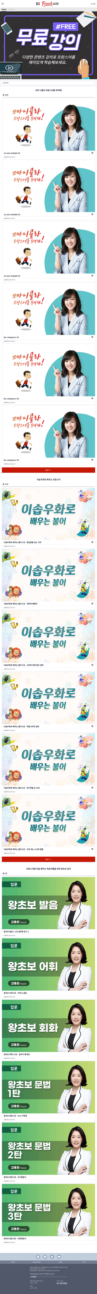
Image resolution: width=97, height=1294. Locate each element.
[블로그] (45, 1257)
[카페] (52, 1257)
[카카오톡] (38, 1257)
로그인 (93, 4)
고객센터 (60, 1262)
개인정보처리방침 (36, 1262)
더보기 (47, 470)
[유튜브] (59, 1257)
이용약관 (13, 1262)
